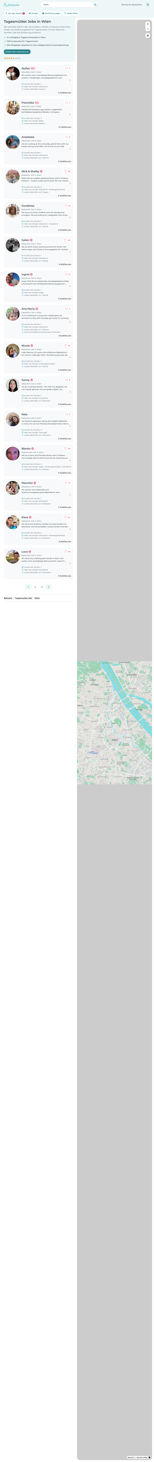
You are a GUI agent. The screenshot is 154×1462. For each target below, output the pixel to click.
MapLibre (131, 1457)
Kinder (34, 13)
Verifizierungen (52, 13)
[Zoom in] (147, 24)
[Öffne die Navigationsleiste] (148, 4)
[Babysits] (11, 4)
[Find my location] (147, 35)
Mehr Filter (72, 13)
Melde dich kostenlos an (17, 52)
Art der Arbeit (16, 13)
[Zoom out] (147, 28)
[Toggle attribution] (149, 1457)
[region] (114, 740)
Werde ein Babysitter (131, 4)
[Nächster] (48, 587)
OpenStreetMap (142, 1457)
